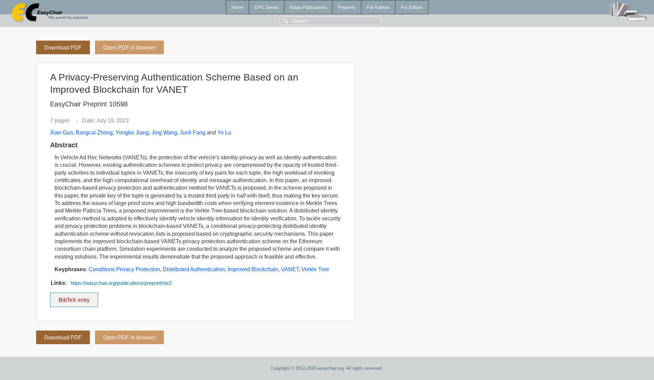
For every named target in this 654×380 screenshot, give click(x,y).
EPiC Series (266, 7)
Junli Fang (192, 132)
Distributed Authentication (194, 269)
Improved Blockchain (253, 269)
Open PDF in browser (129, 47)
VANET (290, 269)
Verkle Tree (315, 269)
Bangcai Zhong (94, 132)
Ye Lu (224, 132)
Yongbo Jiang (132, 132)
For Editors (412, 7)
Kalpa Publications (308, 7)
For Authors (378, 7)
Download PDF (63, 47)
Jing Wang (164, 132)
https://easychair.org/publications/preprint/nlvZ (121, 283)
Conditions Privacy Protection (124, 269)
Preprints (347, 7)
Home (237, 7)
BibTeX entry (78, 298)
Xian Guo (61, 132)
